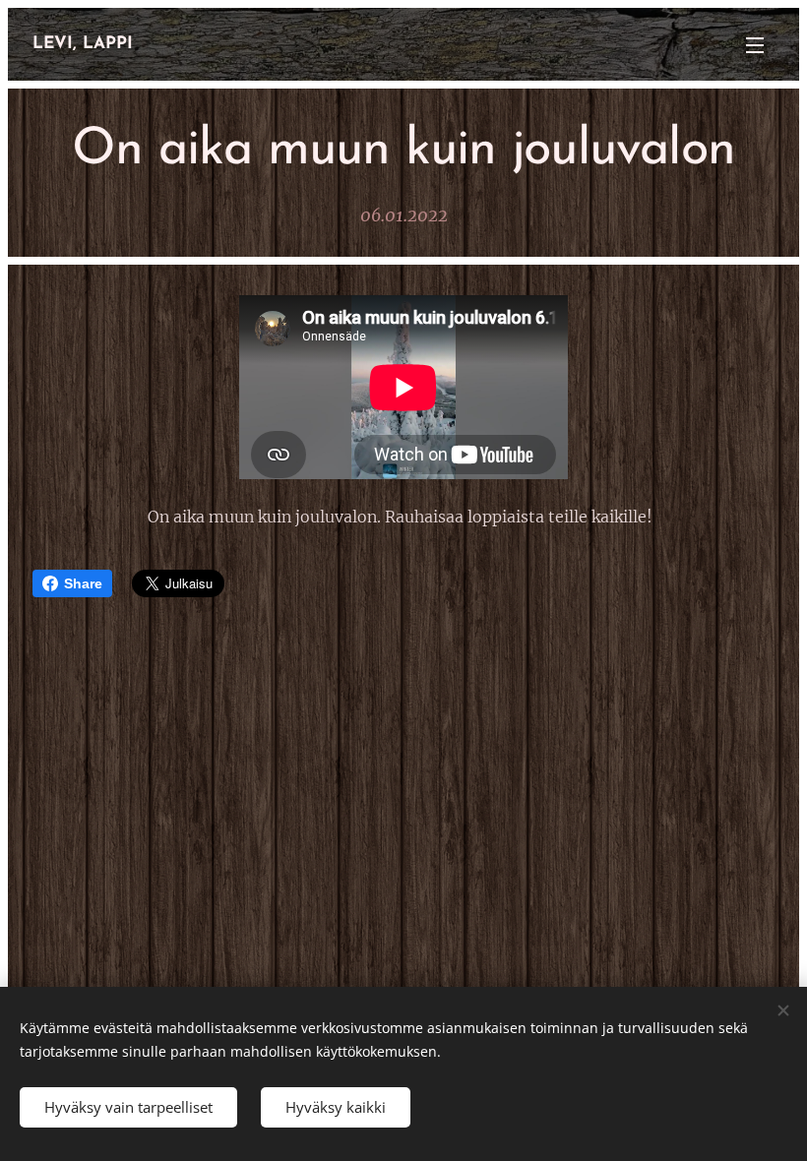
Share (83, 583)
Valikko (755, 44)
